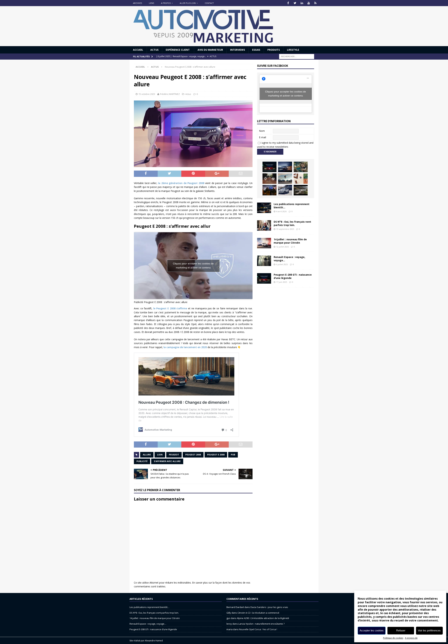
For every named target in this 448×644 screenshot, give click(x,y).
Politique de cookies (393, 637)
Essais (256, 49)
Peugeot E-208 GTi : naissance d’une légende (293, 276)
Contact (209, 3)
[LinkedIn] (302, 3)
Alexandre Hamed (154, 640)
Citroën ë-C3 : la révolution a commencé (258, 612)
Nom (262, 130)
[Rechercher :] (296, 56)
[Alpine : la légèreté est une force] (301, 167)
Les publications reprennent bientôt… (291, 205)
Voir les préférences (429, 630)
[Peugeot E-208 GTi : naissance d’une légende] (269, 167)
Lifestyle (293, 49)
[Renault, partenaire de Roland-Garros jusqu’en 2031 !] (269, 178)
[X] (295, 3)
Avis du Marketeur (210, 49)
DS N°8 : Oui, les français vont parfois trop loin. (292, 223)
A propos (166, 3)
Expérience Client (178, 49)
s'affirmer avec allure (167, 461)
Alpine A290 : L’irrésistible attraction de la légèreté (263, 618)
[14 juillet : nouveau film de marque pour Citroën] (264, 243)
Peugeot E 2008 (216, 454)
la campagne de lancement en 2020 (185, 347)
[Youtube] (309, 3)
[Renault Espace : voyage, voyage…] (264, 261)
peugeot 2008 (193, 454)
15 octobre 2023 (146, 94)
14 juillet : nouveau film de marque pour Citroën (290, 241)
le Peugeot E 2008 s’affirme (170, 308)
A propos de (411, 637)
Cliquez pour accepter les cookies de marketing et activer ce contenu (193, 265)
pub (233, 454)
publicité (142, 461)
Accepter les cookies (372, 630)
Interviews (237, 49)
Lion (160, 454)
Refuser (400, 630)
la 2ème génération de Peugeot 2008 (181, 183)
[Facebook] (288, 3)
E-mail (262, 137)
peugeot (174, 454)
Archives (137, 3)
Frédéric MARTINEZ (170, 94)
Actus (154, 49)
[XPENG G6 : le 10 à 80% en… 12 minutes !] (285, 167)
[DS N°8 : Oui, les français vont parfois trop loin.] (264, 225)
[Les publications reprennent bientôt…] (264, 208)
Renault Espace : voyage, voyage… (289, 258)
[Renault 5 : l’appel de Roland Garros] (285, 190)
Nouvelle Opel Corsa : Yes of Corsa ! (258, 629)
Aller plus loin (188, 3)
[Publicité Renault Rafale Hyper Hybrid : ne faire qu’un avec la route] (301, 190)
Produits (273, 49)
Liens (151, 3)
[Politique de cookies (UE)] (315, 3)
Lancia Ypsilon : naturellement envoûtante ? (261, 623)
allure (147, 454)
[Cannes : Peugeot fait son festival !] (269, 190)
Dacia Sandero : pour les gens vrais (269, 607)
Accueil (138, 49)
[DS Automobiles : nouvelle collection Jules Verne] (285, 178)
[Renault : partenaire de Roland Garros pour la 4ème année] (301, 178)
